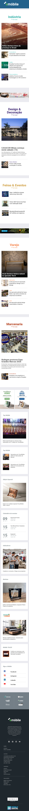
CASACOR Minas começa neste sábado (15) (12, 149)
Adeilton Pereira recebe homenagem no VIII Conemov (17, 76)
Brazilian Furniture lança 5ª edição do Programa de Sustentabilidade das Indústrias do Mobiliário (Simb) (18, 66)
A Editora (5, 748)
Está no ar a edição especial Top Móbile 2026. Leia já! (13, 504)
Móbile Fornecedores (8, 780)
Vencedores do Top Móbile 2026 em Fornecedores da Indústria (17, 466)
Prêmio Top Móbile (7, 749)
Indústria (14, 16)
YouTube (13, 684)
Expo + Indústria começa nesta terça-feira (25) (17, 193)
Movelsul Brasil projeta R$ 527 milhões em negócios (17, 212)
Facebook (13, 672)
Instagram (14, 676)
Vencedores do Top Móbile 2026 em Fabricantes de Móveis (17, 456)
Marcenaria (14, 324)
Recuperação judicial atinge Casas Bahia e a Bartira (17, 303)
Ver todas (15, 19)
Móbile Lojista (6, 781)
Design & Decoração (14, 111)
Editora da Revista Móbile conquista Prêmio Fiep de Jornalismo (14, 605)
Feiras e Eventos (13, 162)
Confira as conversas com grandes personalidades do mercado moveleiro (18, 653)
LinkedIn (13, 680)
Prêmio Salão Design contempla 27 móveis (15, 164)
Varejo (14, 244)
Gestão (11, 62)
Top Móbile (6, 783)
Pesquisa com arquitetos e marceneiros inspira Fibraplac (17, 376)
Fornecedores (12, 52)
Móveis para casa (7, 784)
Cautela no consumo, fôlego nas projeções (14, 571)
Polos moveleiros (13, 74)
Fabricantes (12, 280)
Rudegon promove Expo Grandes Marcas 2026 (12, 361)
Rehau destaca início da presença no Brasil (11, 47)
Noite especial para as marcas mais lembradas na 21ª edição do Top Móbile (13, 441)
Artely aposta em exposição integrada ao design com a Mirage (17, 283)
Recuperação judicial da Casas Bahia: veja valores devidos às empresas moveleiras (18, 293)
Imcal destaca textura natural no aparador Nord (13, 275)
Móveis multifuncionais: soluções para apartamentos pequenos (13, 638)
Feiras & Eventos (14, 185)
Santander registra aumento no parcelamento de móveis (17, 54)
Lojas (10, 290)
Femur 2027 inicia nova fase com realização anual (18, 202)
